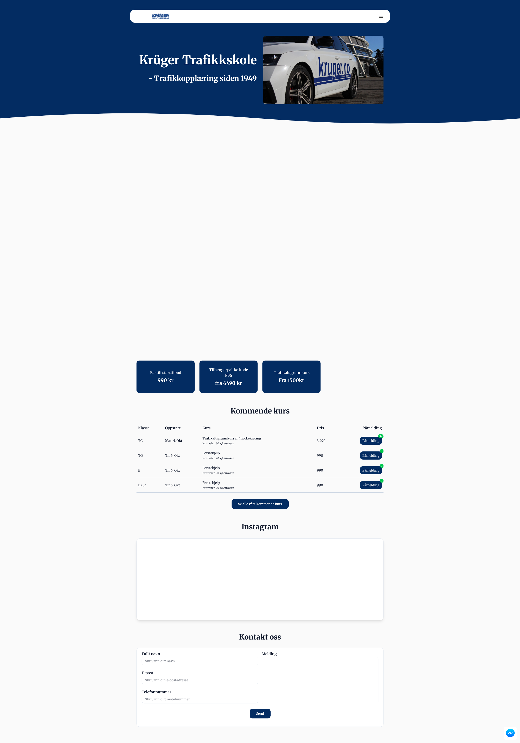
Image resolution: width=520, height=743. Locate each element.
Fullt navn (151, 653)
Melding (269, 653)
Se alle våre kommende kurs (260, 504)
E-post (147, 673)
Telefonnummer (156, 692)
